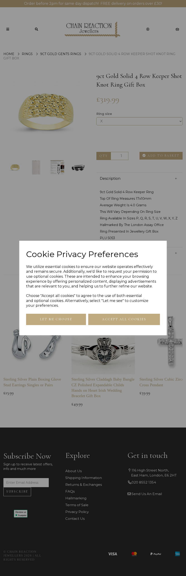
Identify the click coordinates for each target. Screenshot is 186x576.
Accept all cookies (124, 319)
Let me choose (56, 319)
